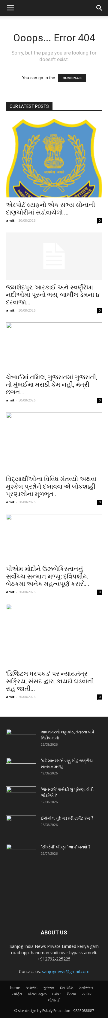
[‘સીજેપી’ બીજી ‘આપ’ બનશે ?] (21, 854)
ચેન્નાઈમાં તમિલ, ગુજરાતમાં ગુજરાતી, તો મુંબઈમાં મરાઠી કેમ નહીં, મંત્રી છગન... (51, 385)
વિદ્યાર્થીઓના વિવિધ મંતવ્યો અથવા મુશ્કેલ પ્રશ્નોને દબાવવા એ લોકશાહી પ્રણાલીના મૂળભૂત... (51, 486)
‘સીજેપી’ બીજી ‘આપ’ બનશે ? (66, 847)
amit (10, 220)
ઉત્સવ (71, 993)
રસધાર (87, 993)
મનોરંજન (86, 987)
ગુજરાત (48, 987)
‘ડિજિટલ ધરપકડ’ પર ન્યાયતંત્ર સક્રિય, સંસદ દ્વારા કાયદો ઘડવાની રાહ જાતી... (50, 681)
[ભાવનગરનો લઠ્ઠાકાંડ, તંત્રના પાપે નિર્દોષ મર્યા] (21, 739)
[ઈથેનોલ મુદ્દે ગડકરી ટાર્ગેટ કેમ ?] (21, 825)
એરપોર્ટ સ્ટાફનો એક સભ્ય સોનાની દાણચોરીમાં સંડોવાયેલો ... (50, 208)
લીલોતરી (54, 1000)
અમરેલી (32, 987)
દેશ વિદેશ (67, 987)
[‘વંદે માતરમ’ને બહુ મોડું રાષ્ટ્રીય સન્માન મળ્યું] (21, 768)
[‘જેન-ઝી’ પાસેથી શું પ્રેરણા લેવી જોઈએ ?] (21, 796)
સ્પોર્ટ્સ (17, 993)
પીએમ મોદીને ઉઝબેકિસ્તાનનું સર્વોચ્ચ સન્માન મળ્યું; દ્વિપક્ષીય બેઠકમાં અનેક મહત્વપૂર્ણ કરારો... (47, 576)
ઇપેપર (56, 993)
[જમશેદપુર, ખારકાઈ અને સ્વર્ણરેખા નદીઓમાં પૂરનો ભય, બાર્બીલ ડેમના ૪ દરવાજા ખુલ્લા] (54, 256)
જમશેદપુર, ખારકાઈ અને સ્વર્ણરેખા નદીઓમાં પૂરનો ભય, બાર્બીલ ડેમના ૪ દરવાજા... (53, 295)
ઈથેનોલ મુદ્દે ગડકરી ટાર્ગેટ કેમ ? (67, 818)
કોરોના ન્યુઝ (37, 993)
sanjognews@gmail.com (65, 971)
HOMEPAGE (72, 78)
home (15, 987)
